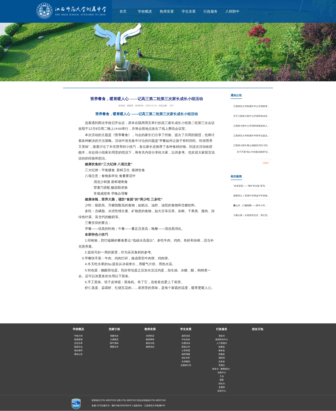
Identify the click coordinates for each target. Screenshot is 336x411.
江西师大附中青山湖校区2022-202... (251, 145)
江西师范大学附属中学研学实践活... (251, 135)
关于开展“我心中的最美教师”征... (253, 152)
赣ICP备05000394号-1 (122, 405)
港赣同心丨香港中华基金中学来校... (251, 195)
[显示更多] (267, 163)
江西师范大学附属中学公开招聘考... (251, 106)
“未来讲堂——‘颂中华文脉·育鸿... (250, 186)
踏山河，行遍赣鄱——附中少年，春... (250, 205)
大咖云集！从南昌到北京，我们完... (251, 215)
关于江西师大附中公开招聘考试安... (251, 116)
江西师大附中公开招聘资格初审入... (251, 126)
